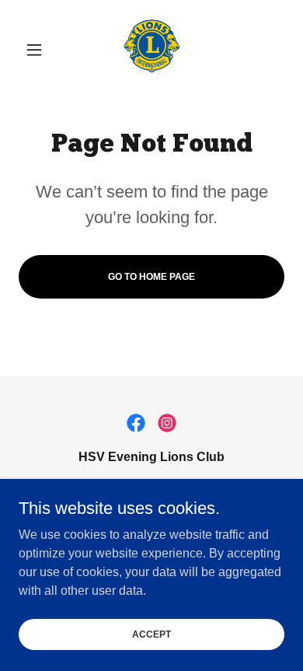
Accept (151, 633)
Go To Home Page (151, 276)
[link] (151, 50)
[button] (38, 49)
